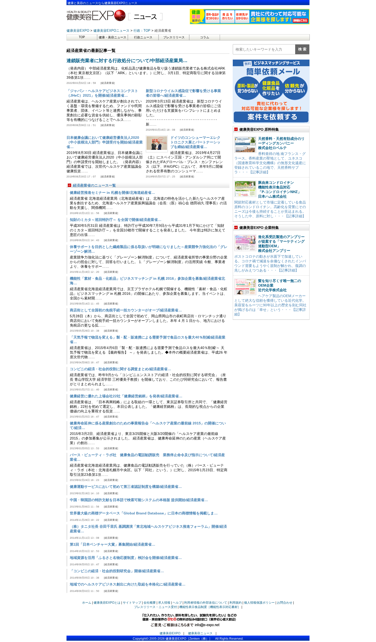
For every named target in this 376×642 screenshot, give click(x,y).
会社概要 (149, 602)
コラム (204, 37)
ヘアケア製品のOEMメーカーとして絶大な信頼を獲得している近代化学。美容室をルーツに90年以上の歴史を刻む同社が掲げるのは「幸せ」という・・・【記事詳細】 (270, 305)
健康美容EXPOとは (107, 602)
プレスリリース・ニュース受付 (155, 607)
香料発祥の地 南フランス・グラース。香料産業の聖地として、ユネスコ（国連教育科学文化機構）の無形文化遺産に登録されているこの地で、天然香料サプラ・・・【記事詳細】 (270, 163)
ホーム (86, 602)
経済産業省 (107, 83)
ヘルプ (177, 602)
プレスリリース (174, 37)
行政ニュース (143, 37)
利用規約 (235, 602)
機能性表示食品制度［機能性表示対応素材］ (210, 607)
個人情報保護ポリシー (259, 602)
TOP (82, 37)
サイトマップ (132, 602)
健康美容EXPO (170, 633)
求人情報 (164, 602)
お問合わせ (284, 602)
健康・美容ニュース (112, 37)
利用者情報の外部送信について (205, 602)
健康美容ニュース (200, 633)
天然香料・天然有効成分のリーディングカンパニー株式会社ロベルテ (281, 143)
